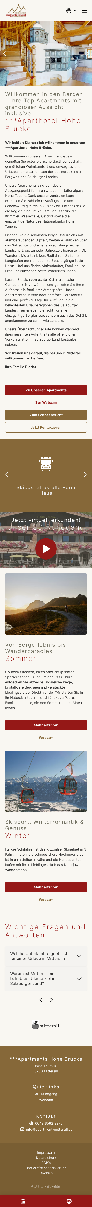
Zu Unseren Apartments (46, 390)
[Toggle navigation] (84, 10)
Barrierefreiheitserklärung (46, 1168)
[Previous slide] (4, 53)
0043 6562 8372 (49, 1123)
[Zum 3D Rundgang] (46, 549)
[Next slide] (87, 53)
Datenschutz (46, 1157)
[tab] (28, 77)
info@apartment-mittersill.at (49, 1129)
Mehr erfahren (46, 725)
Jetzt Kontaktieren (46, 427)
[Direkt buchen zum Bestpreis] (23, 1201)
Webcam (46, 737)
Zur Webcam (46, 402)
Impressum (46, 1152)
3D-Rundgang (46, 1094)
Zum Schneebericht (46, 415)
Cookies (46, 1173)
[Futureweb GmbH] (45, 1186)
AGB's (46, 1163)
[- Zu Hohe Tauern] (46, 1024)
